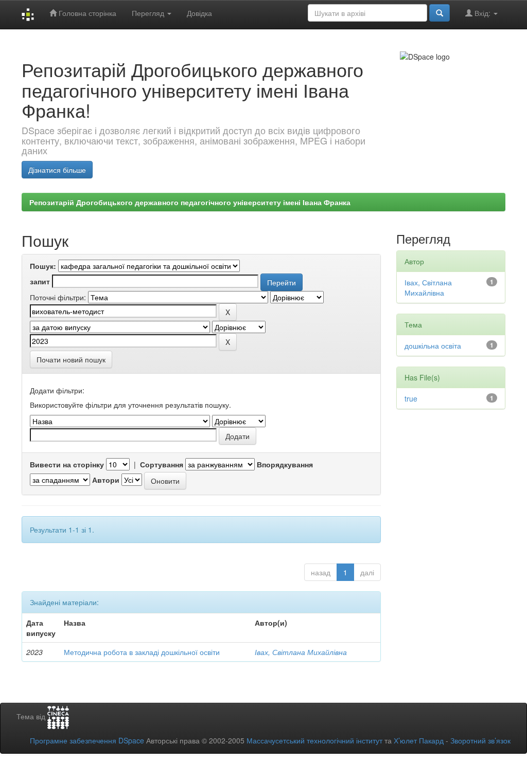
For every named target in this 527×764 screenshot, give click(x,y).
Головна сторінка (86, 13)
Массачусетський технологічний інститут (314, 740)
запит (40, 281)
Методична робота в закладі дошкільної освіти (142, 652)
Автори (105, 480)
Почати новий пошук (71, 359)
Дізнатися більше (57, 170)
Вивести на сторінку (67, 464)
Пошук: (43, 266)
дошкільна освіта (433, 345)
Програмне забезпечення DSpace (87, 740)
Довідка (199, 13)
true (411, 398)
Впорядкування (285, 464)
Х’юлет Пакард (419, 740)
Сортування (161, 464)
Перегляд (149, 13)
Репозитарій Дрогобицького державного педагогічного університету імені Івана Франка (189, 202)
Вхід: (482, 13)
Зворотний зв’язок (480, 740)
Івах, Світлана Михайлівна (301, 652)
